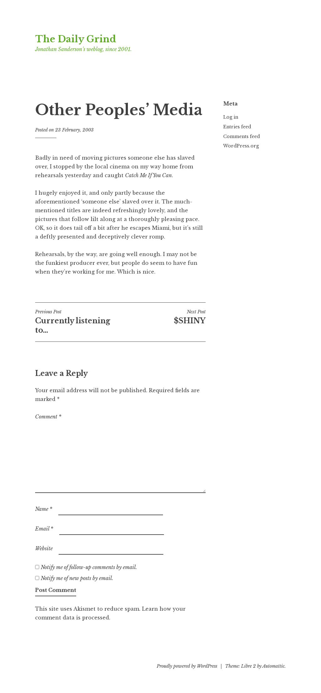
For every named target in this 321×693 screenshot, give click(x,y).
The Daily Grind (75, 39)
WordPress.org (241, 146)
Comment (48, 416)
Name (43, 509)
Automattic (273, 666)
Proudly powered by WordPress (187, 666)
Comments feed (241, 136)
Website (44, 548)
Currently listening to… (72, 322)
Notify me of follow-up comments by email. (89, 567)
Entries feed (237, 127)
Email (44, 529)
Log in (230, 117)
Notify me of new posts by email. (77, 578)
